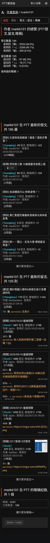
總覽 (5, 20)
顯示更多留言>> (25, 479)
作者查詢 (12, 12)
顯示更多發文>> (25, 266)
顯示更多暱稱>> (25, 512)
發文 (22, 20)
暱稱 (37, 20)
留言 (29, 20)
